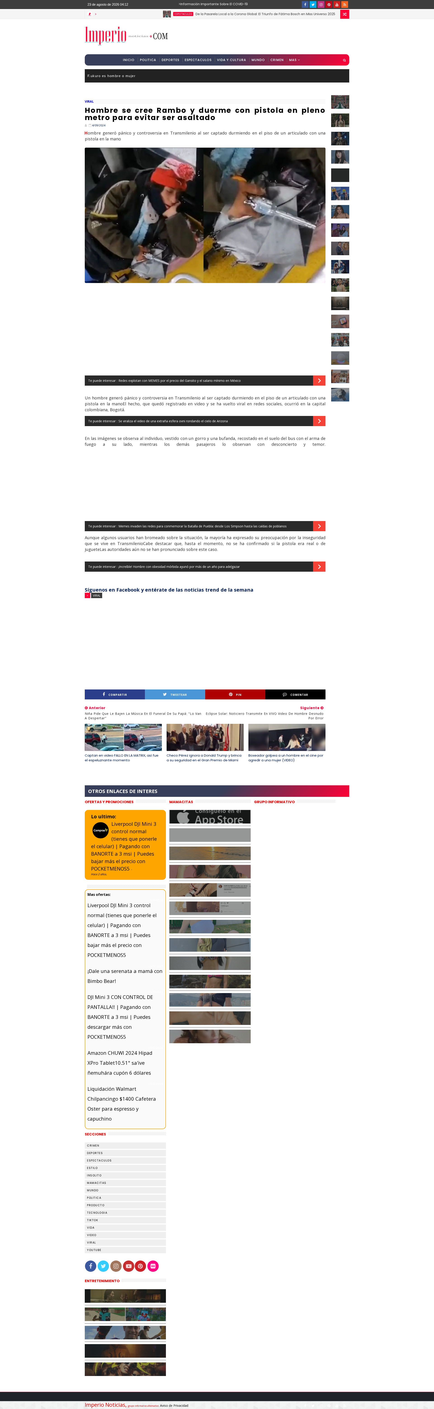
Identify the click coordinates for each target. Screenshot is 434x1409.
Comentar (299, 695)
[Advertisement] (266, 36)
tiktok (92, 1220)
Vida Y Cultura (231, 60)
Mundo (258, 60)
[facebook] (305, 4)
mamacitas (96, 1183)
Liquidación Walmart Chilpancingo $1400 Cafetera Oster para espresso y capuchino (121, 1103)
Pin (239, 695)
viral (89, 101)
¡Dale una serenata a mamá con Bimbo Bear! (125, 976)
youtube (94, 1250)
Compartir (117, 695)
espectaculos (142, 14)
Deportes (170, 60)
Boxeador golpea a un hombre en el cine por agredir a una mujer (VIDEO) (285, 757)
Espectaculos (198, 60)
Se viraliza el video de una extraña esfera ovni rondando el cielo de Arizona (173, 421)
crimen (93, 1145)
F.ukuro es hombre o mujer (111, 76)
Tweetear (178, 695)
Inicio (128, 60)
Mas (293, 60)
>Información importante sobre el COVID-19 (195, 4)
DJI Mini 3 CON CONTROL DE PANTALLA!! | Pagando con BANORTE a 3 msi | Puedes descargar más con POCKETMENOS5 (120, 1017)
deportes (95, 1153)
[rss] (344, 4)
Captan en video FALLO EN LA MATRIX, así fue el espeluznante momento (121, 757)
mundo (93, 1190)
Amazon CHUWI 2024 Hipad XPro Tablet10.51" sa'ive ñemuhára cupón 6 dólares (119, 1062)
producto (95, 1205)
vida (90, 1228)
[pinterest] (329, 4)
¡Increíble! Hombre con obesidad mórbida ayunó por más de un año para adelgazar (179, 566)
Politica (148, 60)
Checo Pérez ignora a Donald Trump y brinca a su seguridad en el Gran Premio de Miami (204, 757)
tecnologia (97, 1213)
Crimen (277, 60)
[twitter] (313, 4)
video (92, 1235)
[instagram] (321, 4)
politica (94, 1198)
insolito (94, 1175)
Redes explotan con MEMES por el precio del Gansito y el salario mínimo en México (179, 380)
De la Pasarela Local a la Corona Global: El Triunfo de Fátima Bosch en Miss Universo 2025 (225, 14)
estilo (92, 1168)
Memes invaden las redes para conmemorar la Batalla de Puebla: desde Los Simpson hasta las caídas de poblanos (202, 526)
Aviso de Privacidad (174, 1405)
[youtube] (336, 4)
